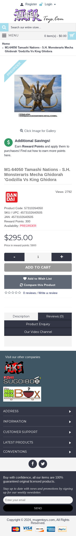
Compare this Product (39, 285)
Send (38, 508)
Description (21, 316)
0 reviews (29, 293)
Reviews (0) (55, 316)
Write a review (47, 293)
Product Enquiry (38, 324)
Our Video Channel (38, 332)
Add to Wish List (40, 278)
